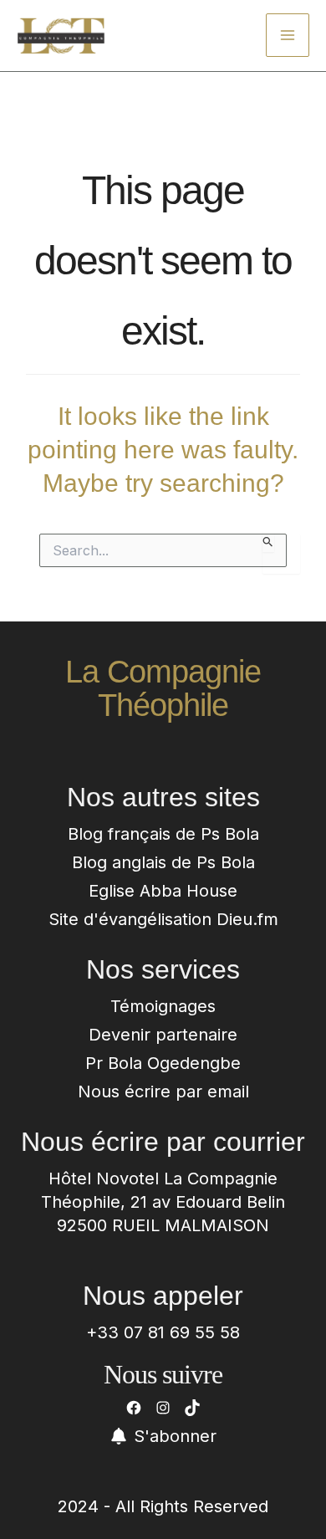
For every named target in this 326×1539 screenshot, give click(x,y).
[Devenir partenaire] (163, 1034)
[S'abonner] (163, 1436)
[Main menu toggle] (287, 35)
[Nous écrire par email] (163, 1091)
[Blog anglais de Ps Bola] (163, 862)
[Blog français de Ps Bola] (163, 834)
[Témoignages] (163, 1006)
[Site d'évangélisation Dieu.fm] (163, 919)
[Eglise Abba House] (163, 890)
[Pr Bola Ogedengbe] (163, 1063)
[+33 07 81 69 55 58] (163, 1332)
